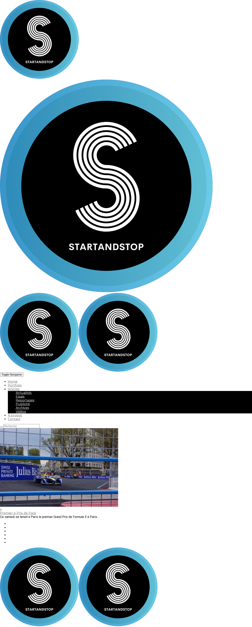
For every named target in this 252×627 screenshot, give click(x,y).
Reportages (25, 400)
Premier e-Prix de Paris (18, 513)
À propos (15, 415)
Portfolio (15, 385)
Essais (20, 396)
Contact (14, 419)
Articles (13, 389)
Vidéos (21, 411)
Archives (22, 408)
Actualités (24, 393)
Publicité (23, 404)
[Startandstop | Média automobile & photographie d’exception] (79, 370)
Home (13, 381)
